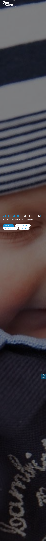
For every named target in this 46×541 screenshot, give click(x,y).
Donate (3, 8)
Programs (14, 4)
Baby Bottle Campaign (10, 231)
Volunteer (14, 7)
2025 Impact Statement (22, 228)
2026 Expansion (16, 2)
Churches (14, 6)
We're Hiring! (24, 231)
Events (14, 5)
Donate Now (8, 228)
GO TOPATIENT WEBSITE (43, 376)
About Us (14, 1)
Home (14, 0)
